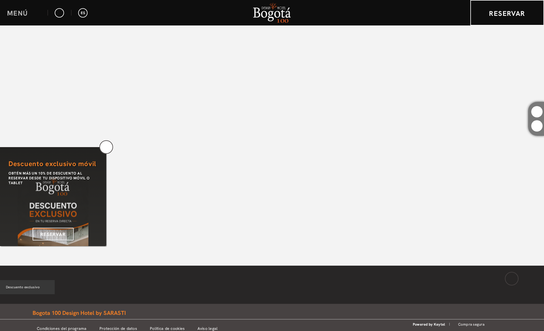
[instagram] (537, 111)
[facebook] (537, 126)
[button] (24, 13)
